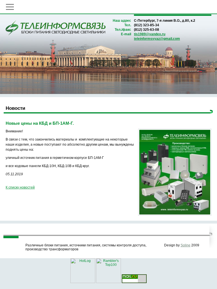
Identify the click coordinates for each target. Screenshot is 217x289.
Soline (185, 245)
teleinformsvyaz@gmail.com (157, 39)
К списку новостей (20, 187)
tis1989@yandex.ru (149, 34)
